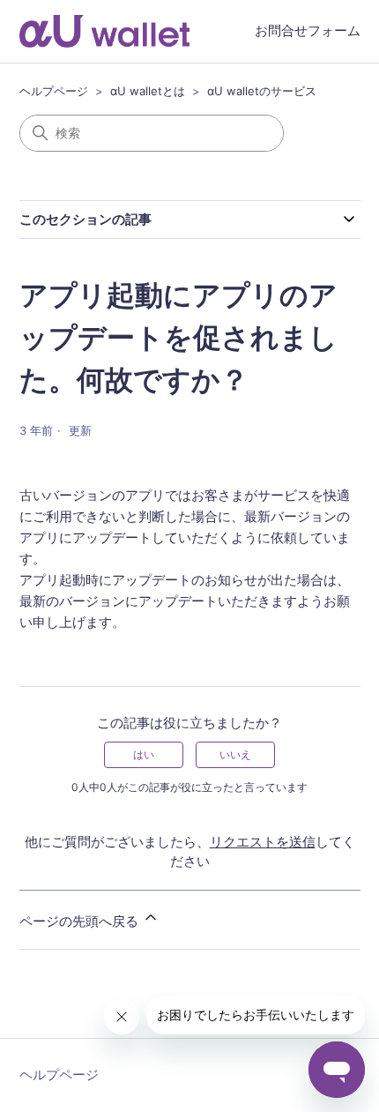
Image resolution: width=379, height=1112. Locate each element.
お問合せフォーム (307, 30)
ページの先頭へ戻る (80, 921)
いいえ (235, 754)
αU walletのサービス (261, 91)
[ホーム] (104, 31)
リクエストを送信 (263, 841)
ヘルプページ (53, 91)
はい (143, 754)
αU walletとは (147, 91)
